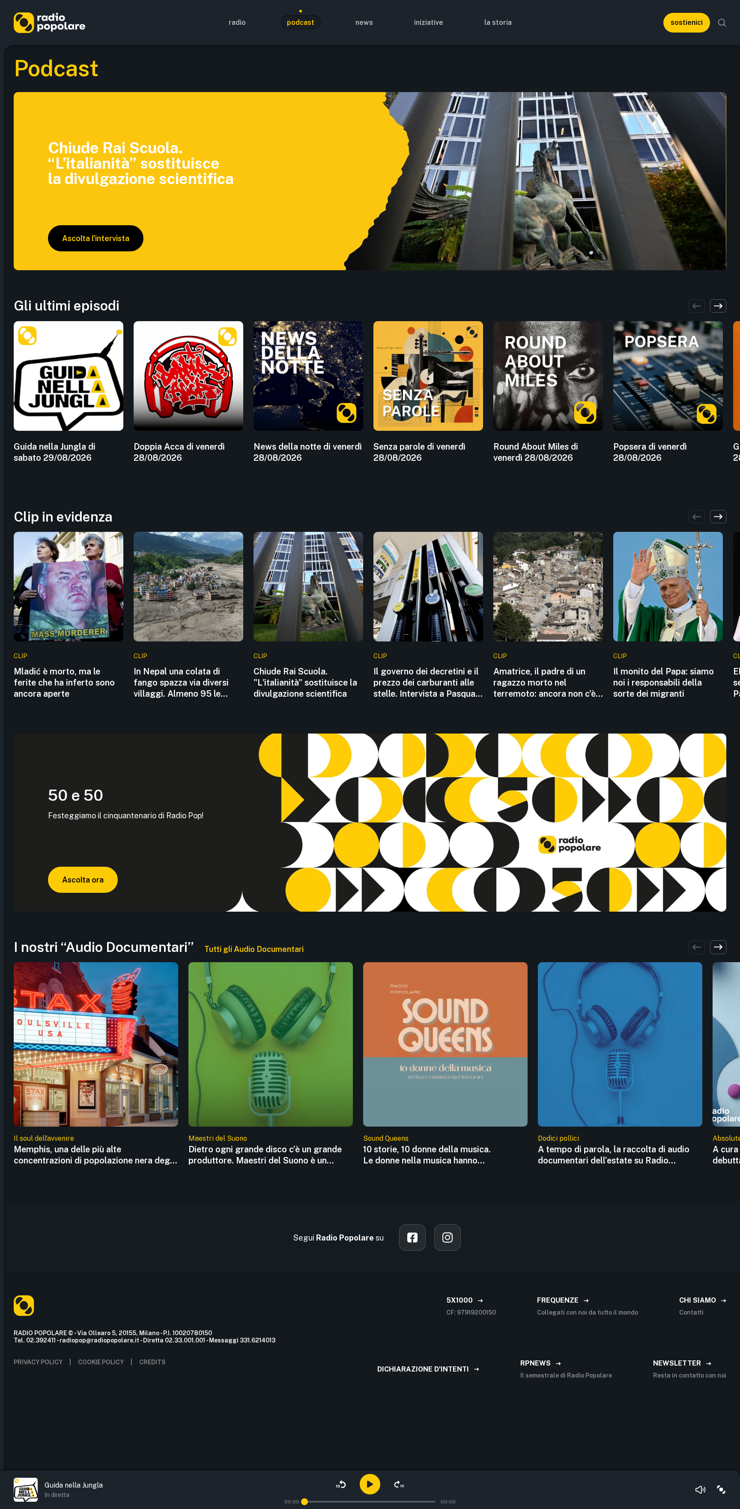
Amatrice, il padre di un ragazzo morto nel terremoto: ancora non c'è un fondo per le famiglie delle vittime (544, 682)
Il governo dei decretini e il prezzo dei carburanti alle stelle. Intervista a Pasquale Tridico (427, 682)
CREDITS (152, 1362)
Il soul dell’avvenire (44, 1138)
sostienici (687, 22)
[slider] (304, 1501)
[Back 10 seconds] (341, 1484)
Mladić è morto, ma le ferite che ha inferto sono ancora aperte (64, 682)
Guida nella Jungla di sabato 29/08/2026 (54, 452)
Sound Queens (386, 1138)
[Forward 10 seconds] (399, 1484)
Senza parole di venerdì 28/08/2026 (419, 452)
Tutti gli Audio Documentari (254, 949)
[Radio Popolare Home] (49, 22)
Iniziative (428, 22)
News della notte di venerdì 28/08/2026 (308, 452)
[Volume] (700, 1490)
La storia (498, 22)
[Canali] (721, 1490)
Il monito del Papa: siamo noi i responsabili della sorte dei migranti (663, 682)
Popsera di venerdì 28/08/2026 (650, 452)
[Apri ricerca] (722, 22)
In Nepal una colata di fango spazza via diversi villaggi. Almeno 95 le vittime (181, 682)
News (364, 22)
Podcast (300, 22)
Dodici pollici (558, 1138)
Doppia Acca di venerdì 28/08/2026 (179, 452)
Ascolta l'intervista (95, 238)
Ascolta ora (83, 879)
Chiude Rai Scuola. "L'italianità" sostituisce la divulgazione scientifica (305, 682)
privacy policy (38, 1362)
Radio (237, 22)
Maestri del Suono (217, 1138)
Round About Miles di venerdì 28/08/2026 (535, 452)
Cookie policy (101, 1362)
